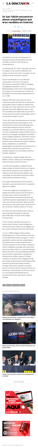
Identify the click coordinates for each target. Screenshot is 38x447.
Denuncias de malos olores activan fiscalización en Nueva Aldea (18, 346)
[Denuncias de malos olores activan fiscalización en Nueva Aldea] (19, 323)
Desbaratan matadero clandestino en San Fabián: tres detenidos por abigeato (18, 318)
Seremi (22, 285)
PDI (4, 285)
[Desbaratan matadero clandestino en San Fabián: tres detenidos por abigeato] (19, 295)
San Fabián (15, 285)
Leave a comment (19, 382)
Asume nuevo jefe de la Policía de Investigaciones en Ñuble (18, 375)
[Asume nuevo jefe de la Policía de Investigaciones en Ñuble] (19, 351)
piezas (9, 285)
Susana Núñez (16, 31)
